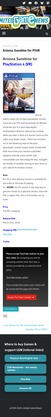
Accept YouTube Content (19, 297)
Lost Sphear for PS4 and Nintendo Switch (24, 325)
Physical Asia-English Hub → (25, 358)
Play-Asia (7, 234)
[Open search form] (47, 33)
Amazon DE (25, 388)
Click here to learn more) (27, 229)
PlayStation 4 (10, 309)
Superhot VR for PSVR (36, 329)
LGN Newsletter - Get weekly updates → (22, 369)
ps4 (5, 316)
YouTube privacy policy (17, 277)
